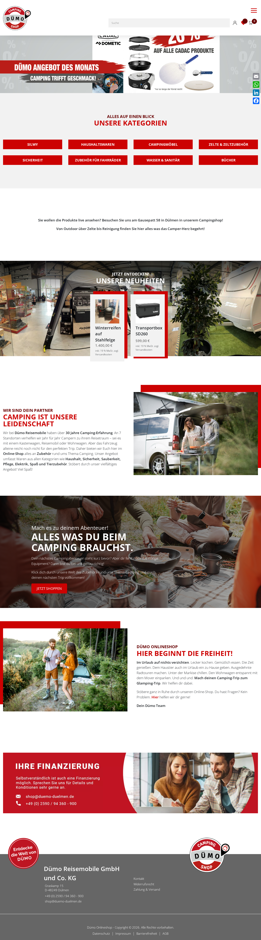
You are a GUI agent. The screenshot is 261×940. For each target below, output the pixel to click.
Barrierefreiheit (146, 933)
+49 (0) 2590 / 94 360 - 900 (64, 896)
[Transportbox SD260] (148, 311)
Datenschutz (101, 933)
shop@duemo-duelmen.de (63, 901)
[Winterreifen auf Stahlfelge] (107, 311)
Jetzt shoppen (49, 588)
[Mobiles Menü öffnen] (254, 10)
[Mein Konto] (235, 23)
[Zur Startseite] (20, 884)
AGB (165, 933)
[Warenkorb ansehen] (251, 23)
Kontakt (139, 879)
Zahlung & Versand (147, 889)
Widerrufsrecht (144, 884)
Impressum (123, 933)
